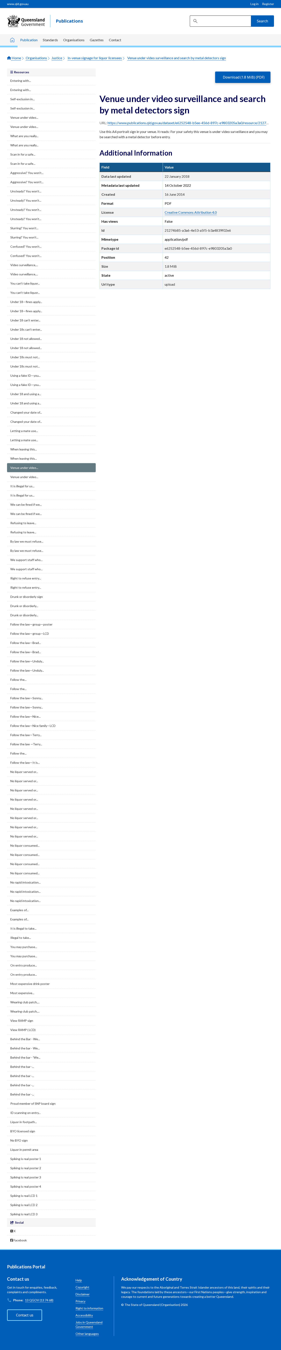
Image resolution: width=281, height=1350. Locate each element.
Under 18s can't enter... (26, 329)
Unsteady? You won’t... (25, 191)
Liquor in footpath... (23, 1122)
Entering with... (20, 80)
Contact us (24, 1315)
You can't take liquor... (25, 283)
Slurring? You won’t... (24, 228)
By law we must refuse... (26, 541)
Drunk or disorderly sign (26, 597)
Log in (254, 4)
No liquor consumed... (25, 845)
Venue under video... (24, 117)
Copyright (82, 1287)
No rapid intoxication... (25, 882)
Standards (50, 40)
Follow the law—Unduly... (27, 661)
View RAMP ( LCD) (23, 1030)
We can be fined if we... (26, 504)
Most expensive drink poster (30, 984)
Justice (57, 58)
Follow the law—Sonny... (26, 698)
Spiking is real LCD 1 (24, 1196)
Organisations (74, 40)
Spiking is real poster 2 (25, 1168)
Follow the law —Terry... (26, 744)
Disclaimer (83, 1294)
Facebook (20, 1240)
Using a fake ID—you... (25, 375)
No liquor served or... (24, 772)
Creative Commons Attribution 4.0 (191, 212)
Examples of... (19, 910)
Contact (115, 40)
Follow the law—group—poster (31, 624)
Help (79, 1280)
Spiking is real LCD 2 (24, 1205)
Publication (29, 40)
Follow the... (18, 679)
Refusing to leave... (23, 523)
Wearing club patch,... (25, 1002)
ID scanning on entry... (25, 1113)
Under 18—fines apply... (26, 302)
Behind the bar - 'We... (25, 1057)
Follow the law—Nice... (25, 716)
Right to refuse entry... (25, 578)
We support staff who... (26, 560)
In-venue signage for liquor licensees (95, 58)
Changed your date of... (26, 412)
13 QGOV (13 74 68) (39, 1300)
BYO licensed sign (22, 1131)
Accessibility (84, 1315)
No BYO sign (19, 1140)
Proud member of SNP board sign (33, 1103)
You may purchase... (23, 947)
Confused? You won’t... (25, 246)
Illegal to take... (20, 937)
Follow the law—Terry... (25, 735)
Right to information (89, 1308)
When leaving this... (23, 449)
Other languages (87, 1334)
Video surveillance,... (24, 265)
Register (268, 4)
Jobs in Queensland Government (89, 1324)
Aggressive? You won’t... (26, 173)
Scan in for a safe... (22, 154)
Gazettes (97, 40)
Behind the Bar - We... (25, 1039)
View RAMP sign (21, 1020)
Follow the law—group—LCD (29, 633)
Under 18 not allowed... (26, 339)
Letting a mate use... (24, 431)
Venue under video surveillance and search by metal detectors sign (176, 58)
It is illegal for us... (22, 486)
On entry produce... (23, 965)
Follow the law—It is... (25, 762)
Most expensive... (22, 993)
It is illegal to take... (23, 928)
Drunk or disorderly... (24, 606)
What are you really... (24, 136)
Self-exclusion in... (22, 99)
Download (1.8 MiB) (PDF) (244, 77)
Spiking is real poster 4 (25, 1186)
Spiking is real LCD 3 (24, 1214)
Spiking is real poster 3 (25, 1177)
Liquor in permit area (24, 1149)
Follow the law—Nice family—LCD (33, 726)
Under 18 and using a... (25, 394)
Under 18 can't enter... (25, 320)
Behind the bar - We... (25, 1048)
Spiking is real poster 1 (25, 1159)
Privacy (80, 1301)
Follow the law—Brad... (25, 643)
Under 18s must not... (25, 357)
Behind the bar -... (22, 1067)
